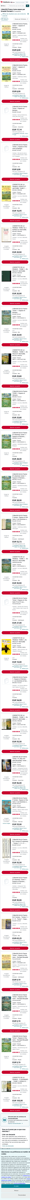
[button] (24, 56)
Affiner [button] (5, 19)
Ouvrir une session (20, 2)
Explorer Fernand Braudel (14, 1123)
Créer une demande (8, 1146)
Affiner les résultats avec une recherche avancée (14, 15)
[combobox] (17, 6)
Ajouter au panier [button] (15, 60)
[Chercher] (27, 6)
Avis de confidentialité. (19, 1183)
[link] (28, 14)
